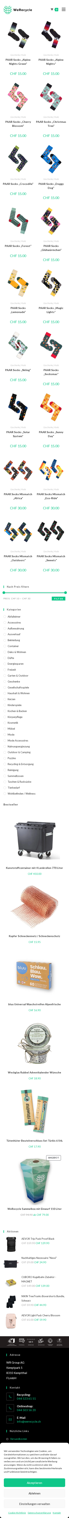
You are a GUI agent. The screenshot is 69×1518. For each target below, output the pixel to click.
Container (13, 646)
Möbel (11, 728)
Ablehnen (34, 1493)
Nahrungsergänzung (19, 746)
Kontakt (57, 1512)
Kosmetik (13, 722)
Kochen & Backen (17, 711)
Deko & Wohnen (17, 652)
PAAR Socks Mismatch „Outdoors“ (18, 558)
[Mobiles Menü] (62, 9)
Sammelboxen (16, 775)
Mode (23, 54)
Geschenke (15, 54)
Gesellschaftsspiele (18, 687)
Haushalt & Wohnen (19, 693)
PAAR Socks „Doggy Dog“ (51, 185)
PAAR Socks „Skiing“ (18, 370)
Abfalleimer (14, 616)
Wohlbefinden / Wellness (21, 793)
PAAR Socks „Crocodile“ (18, 183)
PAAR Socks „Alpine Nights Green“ (18, 61)
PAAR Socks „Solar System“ (18, 434)
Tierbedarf (14, 787)
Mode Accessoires (18, 740)
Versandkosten (18, 1438)
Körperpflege (15, 716)
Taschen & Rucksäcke (19, 781)
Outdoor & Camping (19, 752)
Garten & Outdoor (18, 675)
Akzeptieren (34, 1482)
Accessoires (14, 622)
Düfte (11, 657)
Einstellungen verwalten (34, 1504)
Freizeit (12, 669)
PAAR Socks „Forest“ (18, 245)
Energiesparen (16, 663)
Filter (58, 598)
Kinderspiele (14, 705)
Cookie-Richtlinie (17, 1512)
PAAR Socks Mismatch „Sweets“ (51, 558)
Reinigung (13, 770)
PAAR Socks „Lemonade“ (18, 310)
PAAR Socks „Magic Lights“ (51, 310)
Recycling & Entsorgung (21, 764)
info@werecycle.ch (29, 1421)
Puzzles (12, 758)
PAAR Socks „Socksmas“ (51, 372)
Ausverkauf (14, 634)
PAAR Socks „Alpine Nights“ (51, 61)
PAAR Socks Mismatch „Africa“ (18, 496)
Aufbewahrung (16, 628)
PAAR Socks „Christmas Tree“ (51, 123)
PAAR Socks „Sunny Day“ (51, 434)
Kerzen (11, 699)
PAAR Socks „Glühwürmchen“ (51, 247)
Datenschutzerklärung (39, 1512)
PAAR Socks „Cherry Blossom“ (18, 123)
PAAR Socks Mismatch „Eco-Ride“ (51, 496)
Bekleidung (14, 640)
